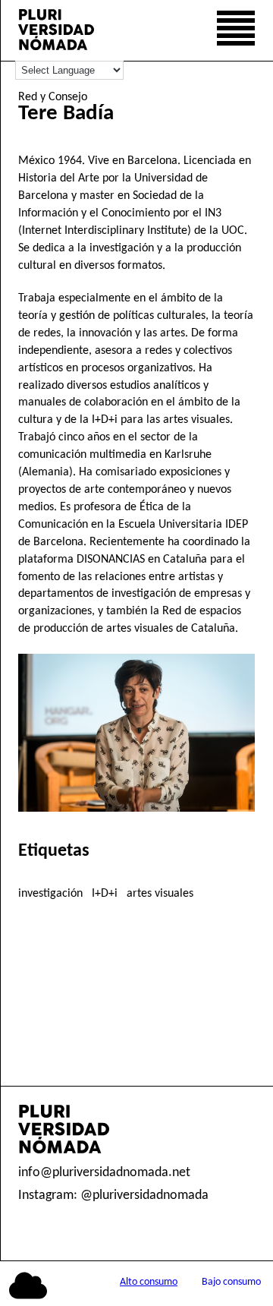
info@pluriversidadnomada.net (104, 1173)
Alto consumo (148, 1282)
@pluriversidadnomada (144, 1195)
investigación (50, 894)
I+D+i (105, 894)
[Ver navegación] (236, 30)
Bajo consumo (231, 1282)
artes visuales (160, 894)
